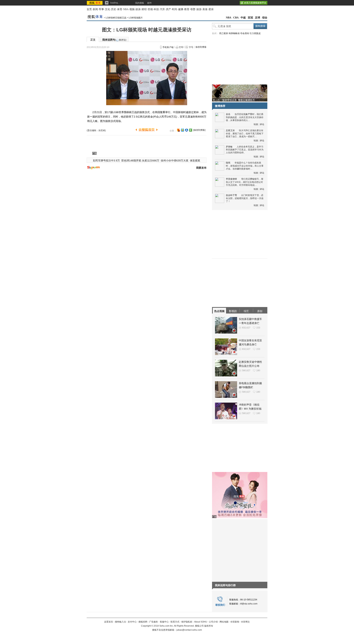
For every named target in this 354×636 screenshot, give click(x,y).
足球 (257, 17)
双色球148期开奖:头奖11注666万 (140, 160)
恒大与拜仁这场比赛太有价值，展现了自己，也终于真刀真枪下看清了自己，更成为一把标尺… (244, 133)
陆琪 (228, 162)
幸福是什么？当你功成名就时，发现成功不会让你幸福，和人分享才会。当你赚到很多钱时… (244, 165)
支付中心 (132, 622)
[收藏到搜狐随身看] (190, 130)
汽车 (162, 9)
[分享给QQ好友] (182, 130)
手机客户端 (167, 47)
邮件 (149, 3)
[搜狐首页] (95, 3)
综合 (264, 17)
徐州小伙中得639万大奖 (174, 160)
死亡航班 (223, 33)
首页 (89, 9)
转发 (256, 124)
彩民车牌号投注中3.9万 (106, 160)
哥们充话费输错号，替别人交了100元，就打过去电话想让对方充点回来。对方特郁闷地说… (244, 182)
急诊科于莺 (231, 195)
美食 (205, 9)
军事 (101, 9)
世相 (150, 9)
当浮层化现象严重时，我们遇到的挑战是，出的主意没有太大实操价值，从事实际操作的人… (244, 117)
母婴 (192, 9)
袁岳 (228, 114)
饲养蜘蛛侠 (234, 33)
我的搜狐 (139, 3)
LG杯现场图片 (136, 17)
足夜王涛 (230, 130)
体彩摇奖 (195, 160)
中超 (243, 17)
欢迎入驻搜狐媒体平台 (255, 2)
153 (258, 327)
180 (258, 370)
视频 (132, 9)
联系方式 (175, 622)
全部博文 (245, 622)
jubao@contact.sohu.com (189, 630)
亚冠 (250, 17)
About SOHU (200, 622)
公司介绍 (213, 622)
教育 (186, 9)
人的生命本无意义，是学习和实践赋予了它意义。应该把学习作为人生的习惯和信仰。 (244, 149)
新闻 (95, 9)
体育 (119, 9)
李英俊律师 (231, 179)
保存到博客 (200, 47)
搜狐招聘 (142, 622)
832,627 (246, 327)
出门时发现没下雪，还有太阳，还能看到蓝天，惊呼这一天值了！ (244, 198)
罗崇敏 (229, 146)
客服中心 (164, 622)
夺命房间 (244, 33)
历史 (113, 9)
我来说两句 (114, 39)
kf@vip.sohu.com (248, 603)
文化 (107, 9)
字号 (191, 47)
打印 (181, 47)
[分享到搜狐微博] (178, 130)
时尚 (174, 9)
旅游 (199, 9)
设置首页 (108, 622)
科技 (156, 9)
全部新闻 (234, 622)
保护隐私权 (186, 622)
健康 (180, 9)
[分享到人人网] (186, 130)
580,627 (246, 370)
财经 (144, 9)
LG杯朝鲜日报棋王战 (116, 17)
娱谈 (138, 9)
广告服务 (153, 622)
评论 (262, 124)
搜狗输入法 (120, 622)
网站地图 (224, 622)
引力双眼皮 (255, 33)
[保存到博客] (199, 130)
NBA (126, 9)
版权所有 (208, 626)
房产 (168, 9)
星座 (211, 9)
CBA (236, 17)
